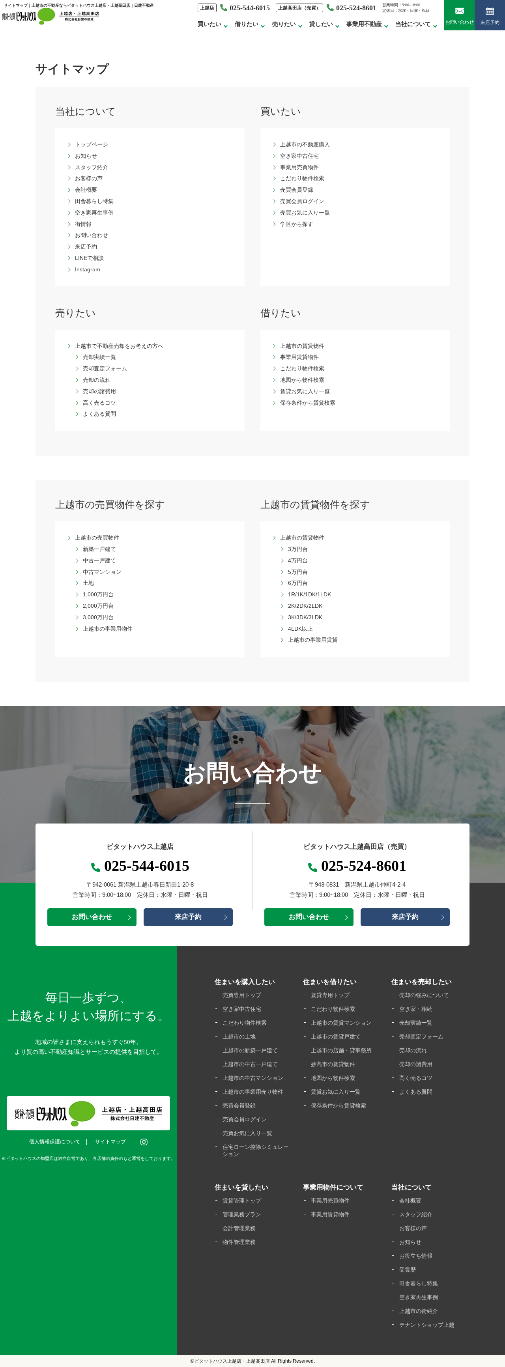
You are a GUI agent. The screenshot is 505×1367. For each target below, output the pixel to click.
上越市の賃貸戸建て (336, 1036)
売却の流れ (96, 380)
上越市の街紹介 (418, 1311)
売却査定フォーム (105, 368)
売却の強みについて (424, 995)
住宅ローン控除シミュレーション (256, 1150)
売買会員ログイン (302, 201)
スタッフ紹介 (91, 167)
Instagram (87, 269)
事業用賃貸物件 (299, 357)
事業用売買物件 (299, 167)
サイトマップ (110, 1142)
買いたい (209, 24)
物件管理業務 (239, 1242)
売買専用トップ (242, 995)
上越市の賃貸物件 (302, 346)
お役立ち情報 (415, 1256)
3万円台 (298, 549)
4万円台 (298, 560)
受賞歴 (407, 1269)
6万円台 (298, 583)
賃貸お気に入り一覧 (305, 391)
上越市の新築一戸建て (250, 1050)
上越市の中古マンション (253, 1078)
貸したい (321, 24)
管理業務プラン (242, 1214)
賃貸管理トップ (242, 1200)
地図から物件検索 (302, 380)
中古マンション (102, 572)
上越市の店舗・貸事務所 (341, 1050)
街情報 (83, 224)
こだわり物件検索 (302, 178)
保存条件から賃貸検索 (307, 403)
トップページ (91, 144)
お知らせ (86, 156)
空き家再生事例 (94, 212)
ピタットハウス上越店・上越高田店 (232, 1361)
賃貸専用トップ (330, 995)
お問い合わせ (459, 22)
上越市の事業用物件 (108, 629)
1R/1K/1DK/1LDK (309, 594)
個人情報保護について (54, 1142)
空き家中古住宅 (299, 156)
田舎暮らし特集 (94, 201)
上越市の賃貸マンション (341, 1023)
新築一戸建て (99, 549)
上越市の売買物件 (97, 537)
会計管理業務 (239, 1228)
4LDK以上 (300, 629)
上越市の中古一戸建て (250, 1064)
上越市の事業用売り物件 (253, 1092)
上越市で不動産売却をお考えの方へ (119, 346)
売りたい (284, 24)
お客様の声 (89, 178)
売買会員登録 (296, 190)
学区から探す (296, 224)
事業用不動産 (364, 24)
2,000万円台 (98, 606)
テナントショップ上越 (426, 1325)
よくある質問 (99, 414)
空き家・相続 (415, 1009)
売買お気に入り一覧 (305, 212)
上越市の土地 (239, 1036)
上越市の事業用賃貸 (313, 640)
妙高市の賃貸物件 (333, 1064)
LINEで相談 (89, 258)
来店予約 (490, 22)
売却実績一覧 (99, 357)
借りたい (246, 24)
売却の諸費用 (99, 391)
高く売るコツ (99, 403)
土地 (88, 583)
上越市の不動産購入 (305, 144)
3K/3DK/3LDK (305, 617)
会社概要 (86, 190)
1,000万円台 (98, 594)
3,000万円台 (98, 617)
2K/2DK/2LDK (305, 606)
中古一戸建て (99, 560)
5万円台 (298, 572)
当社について (413, 24)
